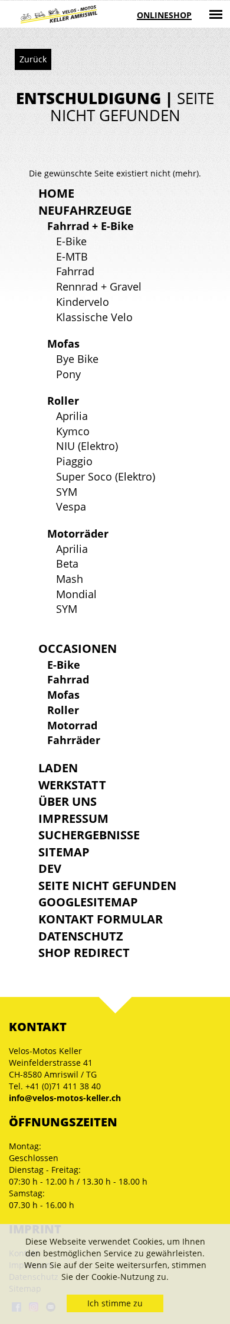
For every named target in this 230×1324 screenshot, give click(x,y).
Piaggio (74, 461)
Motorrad (72, 725)
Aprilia (72, 416)
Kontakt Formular (100, 919)
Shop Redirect (84, 953)
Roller (63, 400)
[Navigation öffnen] (216, 14)
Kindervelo (82, 302)
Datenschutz (80, 936)
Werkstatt (72, 785)
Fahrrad (75, 271)
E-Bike (71, 241)
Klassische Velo (94, 317)
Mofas (63, 343)
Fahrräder (73, 740)
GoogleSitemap (88, 902)
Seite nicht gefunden (107, 885)
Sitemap (64, 852)
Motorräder (78, 533)
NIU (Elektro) (87, 446)
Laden (58, 768)
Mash (69, 579)
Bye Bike (77, 359)
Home (56, 193)
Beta (67, 563)
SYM (66, 492)
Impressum (73, 818)
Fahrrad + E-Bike (90, 226)
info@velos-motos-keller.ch (65, 1097)
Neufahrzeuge (85, 210)
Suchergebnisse (89, 835)
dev (49, 868)
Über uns (67, 801)
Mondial (76, 594)
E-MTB (72, 256)
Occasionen (77, 648)
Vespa (71, 506)
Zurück (33, 59)
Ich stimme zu (115, 1303)
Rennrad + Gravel (99, 286)
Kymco (73, 431)
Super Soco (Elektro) (105, 476)
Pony (68, 374)
